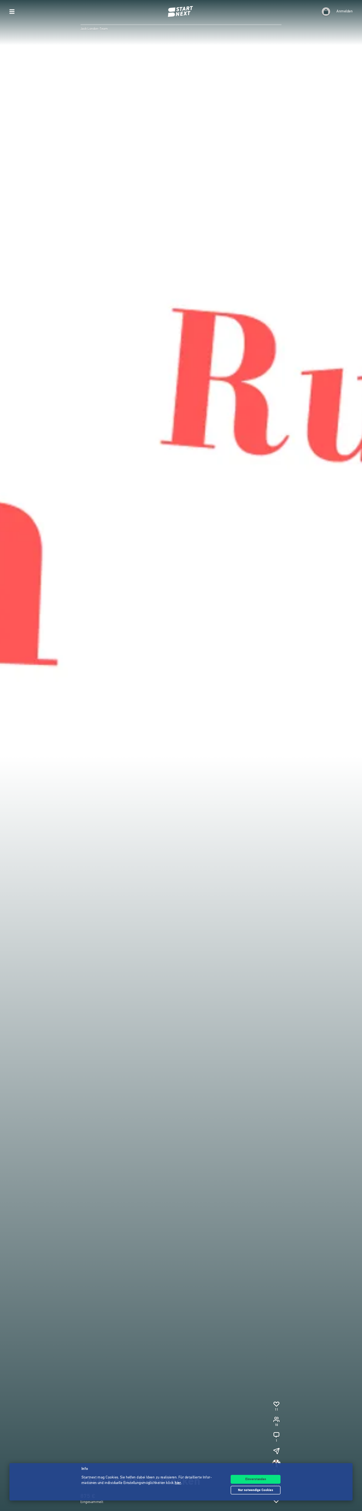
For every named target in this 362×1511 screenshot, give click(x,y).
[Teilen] (276, 1451)
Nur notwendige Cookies (255, 1490)
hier (178, 1483)
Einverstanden (255, 1479)
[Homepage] (181, 11)
